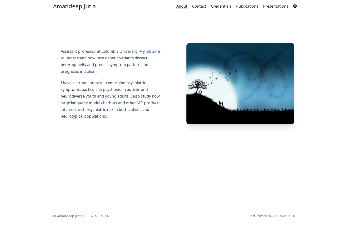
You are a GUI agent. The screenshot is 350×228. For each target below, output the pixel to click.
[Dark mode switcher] (295, 6)
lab (148, 51)
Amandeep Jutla (74, 6)
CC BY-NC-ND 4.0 (97, 216)
